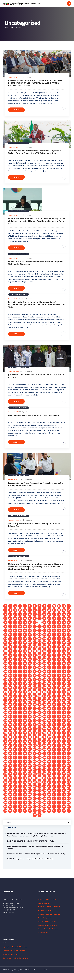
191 (49, 659)
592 (24, 778)
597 (49, 778)
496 (34, 749)
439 (29, 733)
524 (34, 757)
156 (15, 651)
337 (10, 704)
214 (24, 667)
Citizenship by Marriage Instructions (49, 906)
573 (68, 770)
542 (54, 762)
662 (24, 798)
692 (34, 807)
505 (10, 753)
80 (54, 626)
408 (15, 725)
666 (44, 798)
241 (20, 676)
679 (39, 803)
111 (68, 635)
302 (44, 692)
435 (10, 733)
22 (44, 610)
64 (44, 622)
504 (5, 753)
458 (54, 737)
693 (39, 807)
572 (63, 770)
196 (5, 663)
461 (68, 737)
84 (5, 630)
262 (54, 680)
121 (49, 639)
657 (68, 794)
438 (24, 733)
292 (63, 688)
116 (24, 639)
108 (54, 635)
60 (25, 622)
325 (20, 700)
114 (15, 639)
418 (63, 725)
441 (39, 733)
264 (63, 680)
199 (20, 663)
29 (10, 614)
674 (15, 803)
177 (49, 655)
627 (59, 786)
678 (34, 803)
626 (54, 786)
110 (63, 635)
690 (24, 807)
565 (29, 770)
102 (24, 635)
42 (5, 618)
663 (29, 798)
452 (24, 737)
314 (34, 696)
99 (10, 635)
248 (54, 676)
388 (54, 717)
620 (24, 786)
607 (29, 782)
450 (15, 737)
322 (5, 700)
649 (29, 794)
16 (15, 610)
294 (5, 692)
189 (39, 659)
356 (34, 708)
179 (59, 655)
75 (30, 626)
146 (34, 647)
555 (49, 766)
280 (5, 688)
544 (63, 762)
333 (59, 700)
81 (59, 626)
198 (15, 663)
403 (59, 721)
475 (68, 741)
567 (39, 770)
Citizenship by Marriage (45, 910)
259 (39, 680)
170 (15, 655)
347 (59, 704)
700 (5, 811)
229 (29, 671)
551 (29, 766)
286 (34, 688)
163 (49, 651)
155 (10, 651)
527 (49, 757)
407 (10, 725)
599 (59, 778)
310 (15, 696)
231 (39, 671)
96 (64, 630)
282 (15, 688)
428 (44, 729)
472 (54, 741)
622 (34, 786)
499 (49, 749)
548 (15, 766)
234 (54, 671)
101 (20, 635)
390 (63, 717)
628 (63, 786)
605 (20, 782)
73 (20, 626)
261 (49, 680)
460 (63, 737)
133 (39, 643)
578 (24, 774)
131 (29, 643)
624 (44, 786)
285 (29, 688)
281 (10, 688)
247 (49, 676)
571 (59, 770)
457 (49, 737)
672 (5, 803)
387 (49, 717)
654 (54, 794)
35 (39, 614)
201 (29, 663)
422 (15, 729)
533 (10, 762)
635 (29, 790)
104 (34, 635)
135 (49, 643)
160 (34, 651)
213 (20, 667)
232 (44, 671)
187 (29, 659)
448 (5, 737)
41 (69, 614)
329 (39, 700)
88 (25, 630)
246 (44, 676)
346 (54, 704)
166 (63, 651)
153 (68, 647)
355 (29, 708)
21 (39, 610)
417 (59, 725)
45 (20, 618)
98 (5, 635)
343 (39, 704)
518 (5, 757)
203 (39, 663)
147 (39, 647)
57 (10, 622)
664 (34, 798)
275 (49, 684)
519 (10, 757)
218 (44, 667)
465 (20, 741)
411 (29, 725)
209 (68, 663)
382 (24, 717)
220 (54, 667)
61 (30, 622)
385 (39, 717)
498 (44, 749)
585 (59, 774)
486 (54, 745)
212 (15, 667)
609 (39, 782)
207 (59, 663)
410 (24, 725)
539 (39, 762)
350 (5, 708)
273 (39, 684)
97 (69, 630)
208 (63, 663)
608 (34, 782)
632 (15, 790)
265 (68, 680)
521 (20, 757)
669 (59, 798)
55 (69, 618)
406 (5, 725)
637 (39, 790)
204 (44, 663)
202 (34, 663)
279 (68, 684)
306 (63, 692)
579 (29, 774)
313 (29, 696)
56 (5, 622)
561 (10, 770)
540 (44, 762)
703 (20, 811)
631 (10, 790)
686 (5, 807)
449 (10, 737)
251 (68, 676)
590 (15, 778)
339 (20, 704)
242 (24, 676)
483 (39, 745)
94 (54, 630)
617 (10, 786)
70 (5, 626)
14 (5, 610)
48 (34, 618)
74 (25, 626)
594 (34, 778)
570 (54, 770)
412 (34, 725)
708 (44, 811)
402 (54, 721)
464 (15, 741)
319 (59, 696)
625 (49, 786)
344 (44, 704)
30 (15, 614)
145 (29, 647)
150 (54, 647)
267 (10, 684)
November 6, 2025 (13, 77)
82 (64, 626)
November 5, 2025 (13, 215)
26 (64, 610)
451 (20, 737)
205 (49, 663)
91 (39, 630)
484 (44, 745)
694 (44, 807)
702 (15, 811)
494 (24, 749)
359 (49, 708)
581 (39, 774)
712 (63, 811)
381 (20, 717)
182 (5, 659)
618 (15, 786)
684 (63, 803)
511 (39, 753)
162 (44, 651)
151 (59, 647)
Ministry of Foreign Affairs (10, 954)
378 (5, 717)
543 (59, 762)
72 (15, 626)
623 (39, 786)
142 (15, 647)
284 (24, 688)
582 (44, 774)
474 (63, 741)
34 (34, 614)
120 (44, 639)
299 (29, 692)
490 (5, 749)
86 (15, 630)
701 (10, 811)
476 (5, 745)
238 (5, 676)
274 (44, 684)
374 (54, 712)
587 (68, 774)
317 (49, 696)
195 (68, 659)
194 (63, 659)
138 (63, 643)
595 (39, 778)
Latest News (14, 73)
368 (24, 712)
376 (63, 712)
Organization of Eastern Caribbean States (15, 947)
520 (15, 757)
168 (5, 655)
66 (54, 622)
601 (68, 778)
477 (10, 745)
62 (34, 622)
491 (10, 749)
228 (24, 671)
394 (15, 721)
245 (39, 676)
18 (25, 610)
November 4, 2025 (13, 299)
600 (63, 778)
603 (10, 782)
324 (15, 700)
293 (68, 688)
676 (24, 803)
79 (49, 626)
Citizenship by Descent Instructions (49, 914)
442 (44, 733)
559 (68, 766)
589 (10, 778)
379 (10, 717)
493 (20, 749)
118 (34, 639)
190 (44, 659)
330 (44, 700)
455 (39, 737)
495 (29, 749)
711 (59, 811)
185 (20, 659)
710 (54, 811)
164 (54, 651)
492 (15, 749)
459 (59, 737)
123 (59, 639)
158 (24, 651)
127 (10, 643)
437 (20, 733)
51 (49, 618)
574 (5, 774)
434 (5, 733)
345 (49, 704)
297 (20, 692)
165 (59, 651)
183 (10, 659)
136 (54, 643)
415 (49, 725)
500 (54, 749)
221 (59, 667)
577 (20, 774)
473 (59, 741)
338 (15, 704)
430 (54, 729)
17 (20, 610)
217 (39, 667)
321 (68, 696)
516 (63, 753)
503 (68, 749)
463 (10, 741)
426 (34, 729)
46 (25, 618)
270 (24, 684)
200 (24, 663)
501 (59, 749)
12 (64, 606)
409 (20, 725)
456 (44, 737)
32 (25, 614)
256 (24, 680)
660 (15, 798)
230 (34, 671)
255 (20, 680)
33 (30, 614)
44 (15, 618)
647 (20, 794)
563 (20, 770)
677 (29, 803)
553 (39, 766)
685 (68, 803)
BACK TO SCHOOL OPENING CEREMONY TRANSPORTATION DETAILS (31, 841)
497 (39, 749)
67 (59, 622)
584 (54, 774)
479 (20, 745)
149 (49, 647)
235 (59, 671)
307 (68, 692)
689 (20, 807)
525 (39, 757)
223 (68, 667)
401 (49, 721)
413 (39, 725)
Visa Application (43, 932)
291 (59, 688)
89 (30, 630)
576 (15, 774)
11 (59, 606)
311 (20, 696)
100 (15, 635)
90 (34, 630)
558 (63, 766)
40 (64, 614)
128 (15, 643)
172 (24, 655)
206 (54, 663)
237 (68, 671)
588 (5, 778)
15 (10, 610)
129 (20, 643)
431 (59, 729)
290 (54, 688)
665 (39, 798)
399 (39, 721)
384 (34, 717)
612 (54, 782)
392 (5, 721)
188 (34, 659)
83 (69, 626)
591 (20, 778)
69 (69, 622)
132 (34, 643)
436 (15, 733)
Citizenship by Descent (45, 918)
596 (44, 778)
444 (54, 733)
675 (20, 803)
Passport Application (44, 903)
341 (29, 704)
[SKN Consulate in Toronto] (22, 3)
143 (20, 647)
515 (59, 753)
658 (5, 798)
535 (20, 762)
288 (44, 688)
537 (29, 762)
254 (15, 680)
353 (20, 708)
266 (5, 684)
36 (44, 614)
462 (5, 741)
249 (59, 676)
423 (20, 729)
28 (5, 614)
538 (34, 762)
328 (34, 700)
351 (10, 708)
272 (34, 684)
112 (5, 639)
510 (34, 753)
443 (49, 733)
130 (24, 643)
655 (59, 794)
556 (54, 766)
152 (63, 647)
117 (29, 639)
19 (30, 610)
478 (15, 745)
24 (54, 610)
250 (63, 676)
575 (10, 774)
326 (24, 700)
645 (10, 794)
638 (44, 790)
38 (54, 614)
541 (49, 762)
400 (44, 721)
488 (63, 745)
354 (24, 708)
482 (34, 745)
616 (5, 786)
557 (59, 766)
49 (39, 618)
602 (5, 782)
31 (20, 614)
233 (49, 671)
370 (34, 712)
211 (10, 667)
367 (20, 712)
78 (44, 626)
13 (69, 606)
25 (59, 610)
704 (24, 811)
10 (54, 606)
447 (68, 733)
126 (5, 643)
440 (34, 733)
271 (29, 684)
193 (59, 659)
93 (49, 630)
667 (49, 798)
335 (68, 700)
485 (49, 745)
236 (63, 671)
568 (44, 770)
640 (54, 790)
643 (68, 790)
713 (68, 811)
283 (20, 688)
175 (39, 655)
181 (68, 655)
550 (24, 766)
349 (68, 704)
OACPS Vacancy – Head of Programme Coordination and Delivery (30, 859)
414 (44, 725)
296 (15, 692)
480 (24, 745)
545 (68, 762)
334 (63, 700)
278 (63, 684)
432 (63, 729)
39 (59, 614)
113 (10, 639)
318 (54, 696)
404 (63, 721)
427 (39, 729)
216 (34, 667)
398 (34, 721)
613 (59, 782)
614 (63, 782)
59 (20, 622)
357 (39, 708)
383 (29, 717)
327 (29, 700)
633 (20, 790)
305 (59, 692)
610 (44, 782)
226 (15, 671)
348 (63, 704)
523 (29, 757)
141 (10, 647)
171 (20, 655)
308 (5, 696)
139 (68, 643)
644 (5, 794)
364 (5, 712)
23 (49, 610)
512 (44, 753)
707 (39, 811)
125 (68, 639)
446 (63, 733)
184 (15, 659)
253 (10, 680)
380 (15, 717)
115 (20, 639)
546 (5, 766)
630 (5, 790)
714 (34, 815)
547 (10, 766)
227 (20, 671)
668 (54, 798)
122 (54, 639)
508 (24, 753)
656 (63, 794)
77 (39, 626)
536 (24, 762)
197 (10, 663)
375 (59, 712)
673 (10, 803)
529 (59, 757)
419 (68, 725)
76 (34, 626)
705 (29, 811)
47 (30, 618)
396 (24, 721)
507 (20, 753)
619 (20, 786)
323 (10, 700)
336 (5, 704)
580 (34, 774)
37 (49, 614)
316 (44, 696)
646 (15, 794)
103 (29, 635)
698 (63, 807)
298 (24, 692)
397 (29, 721)
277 (59, 684)
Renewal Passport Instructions (47, 899)
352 (15, 708)
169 (10, 655)
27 (69, 610)
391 (68, 717)
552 (34, 766)
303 (49, 692)
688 (15, 807)
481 (29, 745)
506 (15, 753)
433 (68, 729)
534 (15, 762)
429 (49, 729)
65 (49, 622)
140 (5, 647)
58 (15, 622)
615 (68, 782)
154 (5, 651)
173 (29, 655)
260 (44, 680)
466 (24, 741)
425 (29, 729)
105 (39, 635)
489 (68, 745)
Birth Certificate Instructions (47, 921)
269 (20, 684)
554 (44, 766)
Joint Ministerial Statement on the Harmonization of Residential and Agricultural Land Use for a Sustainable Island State (36, 304)
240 (15, 676)
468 (34, 741)
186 (24, 659)
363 (68, 708)
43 (10, 618)
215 (29, 667)
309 (10, 696)
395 (20, 721)
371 (39, 712)
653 (49, 794)
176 (44, 655)
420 (5, 729)
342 (34, 704)
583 (49, 774)
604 (15, 782)
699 (68, 807)
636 (34, 790)
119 (39, 639)
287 (39, 688)
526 (44, 757)
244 (34, 676)
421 (10, 729)
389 (59, 717)
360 (54, 708)
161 (39, 651)
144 (24, 647)
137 (59, 643)
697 (59, 807)
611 (49, 782)
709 (49, 811)
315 (39, 696)
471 (49, 741)
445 (59, 733)
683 (59, 803)
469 (39, 741)
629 (68, 786)
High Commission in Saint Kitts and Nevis (15, 958)
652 (44, 794)
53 (59, 618)
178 (54, 655)
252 (5, 680)
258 (34, 680)
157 (20, 651)
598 (54, 778)
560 (5, 770)
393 (10, 721)
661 (20, 798)
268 (15, 684)
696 (54, 807)
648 (24, 794)
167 (68, 651)
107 (49, 635)
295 (10, 692)
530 (63, 757)
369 (29, 712)
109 (59, 635)
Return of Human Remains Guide (48, 929)
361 (59, 708)
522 (24, 757)
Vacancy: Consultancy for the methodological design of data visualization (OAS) (36, 854)
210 (5, 667)
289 (49, 688)
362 (63, 708)
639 (49, 790)
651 (39, 794)
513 (49, 753)
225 (10, 671)
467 (29, 741)
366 (15, 712)
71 (10, 626)
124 (63, 639)
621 (29, 786)
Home (7, 27)
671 (68, 798)
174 (34, 655)
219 (49, 667)
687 (10, 807)
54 (64, 618)
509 (29, 753)
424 (24, 729)
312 (24, 696)
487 (59, 745)
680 (44, 803)
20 (34, 610)
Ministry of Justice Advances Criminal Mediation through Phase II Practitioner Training (35, 847)
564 (24, 770)
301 (39, 692)
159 (29, 651)
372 (44, 712)
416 (54, 725)
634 (24, 790)
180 (63, 655)
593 (29, 778)
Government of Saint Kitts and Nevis (14, 950)
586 (63, 774)
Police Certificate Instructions (47, 925)
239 (10, 676)
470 (44, 741)
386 (44, 717)
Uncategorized (16, 27)
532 (5, 762)
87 (20, 630)
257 (29, 680)
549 (20, 766)
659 (10, 798)
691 (29, 807)
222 (63, 667)
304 (54, 692)
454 (34, 737)
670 (63, 798)
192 (54, 659)
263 (59, 680)
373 (49, 712)
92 (44, 630)
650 (34, 794)
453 (29, 737)
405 (68, 721)
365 (10, 712)
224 (5, 671)
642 (63, 790)
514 (54, 753)
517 (68, 753)
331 (49, 700)
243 (29, 676)
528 (54, 757)
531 (68, 757)
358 (44, 708)
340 (24, 704)
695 (49, 807)
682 (54, 803)
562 (15, 770)
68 (64, 622)
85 (10, 630)
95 (59, 630)
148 (44, 647)
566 (34, 770)
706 (34, 811)
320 (63, 696)
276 (54, 684)
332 (54, 700)
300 (34, 692)
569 (49, 770)
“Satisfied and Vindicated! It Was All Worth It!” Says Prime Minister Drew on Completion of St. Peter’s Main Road (34, 151)
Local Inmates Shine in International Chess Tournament (33, 415)
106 (44, 635)
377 (68, 712)
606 (24, 782)
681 (49, 803)
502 (63, 749)
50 (44, 618)
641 (59, 790)
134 (44, 643)
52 (54, 618)
